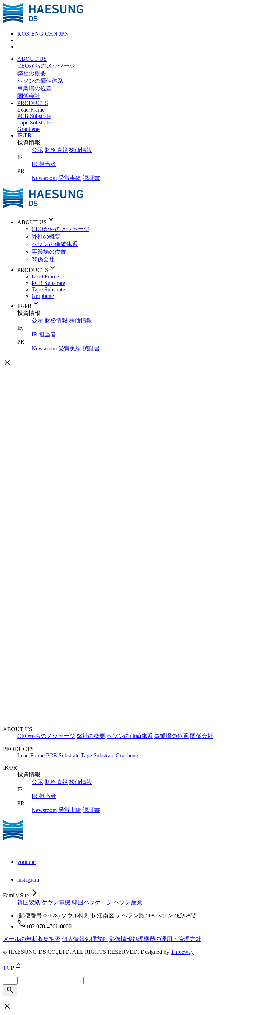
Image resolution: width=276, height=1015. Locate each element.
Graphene (28, 129)
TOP (13, 968)
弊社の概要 (31, 73)
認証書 (91, 178)
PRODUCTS (32, 103)
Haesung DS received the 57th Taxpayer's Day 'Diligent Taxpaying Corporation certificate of (122, 695)
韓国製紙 (28, 902)
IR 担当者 (44, 164)
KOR (23, 34)
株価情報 (80, 150)
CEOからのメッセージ (46, 66)
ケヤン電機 (56, 902)
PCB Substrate (34, 116)
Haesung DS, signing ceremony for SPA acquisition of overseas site (94, 718)
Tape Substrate (34, 122)
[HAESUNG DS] (43, 21)
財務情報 (56, 150)
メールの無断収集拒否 (31, 939)
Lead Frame (31, 110)
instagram (28, 879)
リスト (254, 747)
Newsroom (44, 178)
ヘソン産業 (128, 902)
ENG (37, 34)
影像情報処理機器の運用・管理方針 (155, 939)
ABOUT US (32, 59)
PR (20, 448)
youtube (26, 862)
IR (34, 462)
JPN (64, 34)
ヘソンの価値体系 (40, 81)
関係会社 (28, 96)
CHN (51, 34)
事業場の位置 (34, 88)
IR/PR (24, 135)
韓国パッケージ (92, 902)
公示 (37, 150)
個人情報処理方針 (85, 939)
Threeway (182, 952)
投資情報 (43, 455)
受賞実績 (69, 178)
